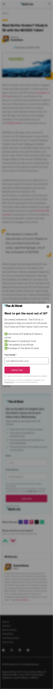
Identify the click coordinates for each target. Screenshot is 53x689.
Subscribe (17, 369)
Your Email (10, 354)
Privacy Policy (9, 382)
